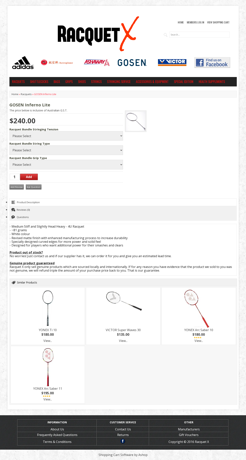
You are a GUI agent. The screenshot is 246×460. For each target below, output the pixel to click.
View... (47, 341)
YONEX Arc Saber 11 (47, 388)
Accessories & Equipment (152, 81)
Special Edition (183, 81)
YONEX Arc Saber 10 (198, 330)
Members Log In (195, 22)
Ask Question (33, 187)
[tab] (123, 202)
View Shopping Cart (218, 22)
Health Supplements (212, 81)
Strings (96, 81)
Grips (69, 81)
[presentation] (123, 202)
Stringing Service (118, 81)
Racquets (18, 81)
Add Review (17, 187)
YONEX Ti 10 (48, 330)
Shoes (82, 81)
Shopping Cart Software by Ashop (123, 455)
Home (181, 22)
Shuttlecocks (39, 81)
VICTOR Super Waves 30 (123, 330)
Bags (57, 81)
